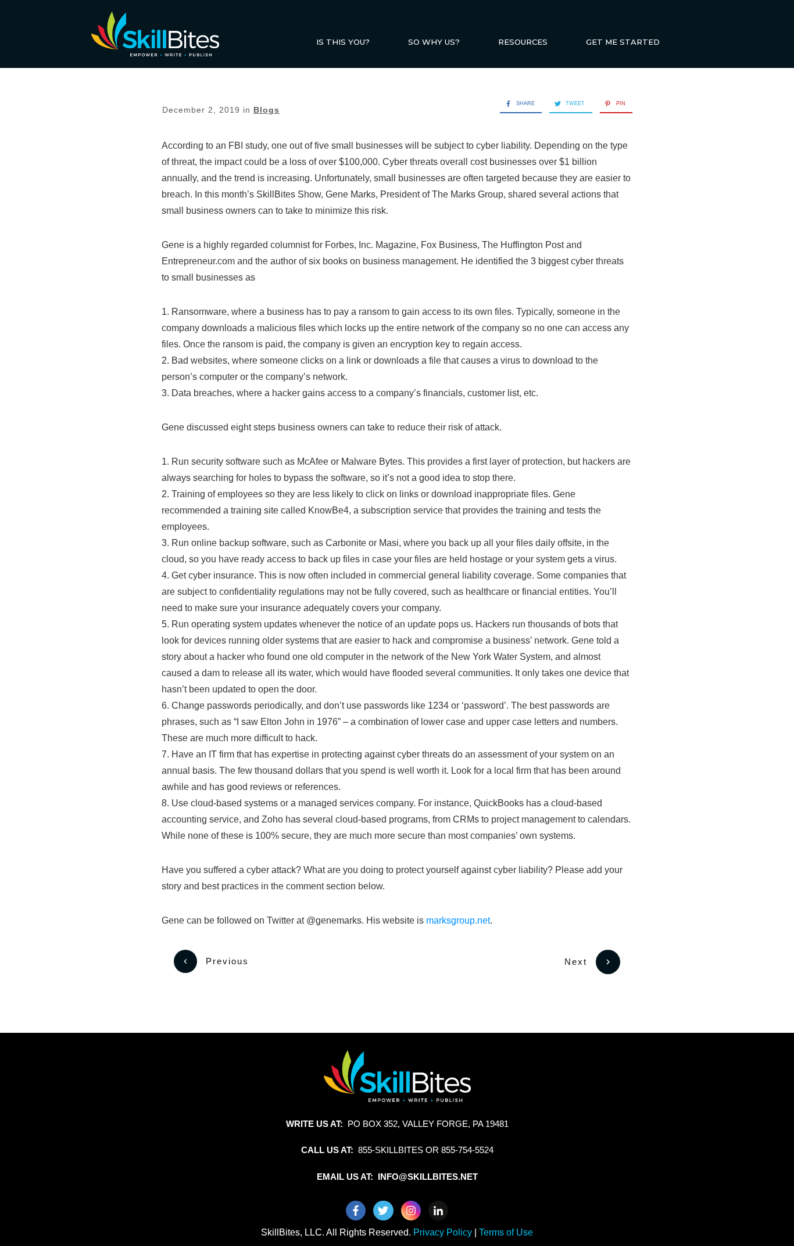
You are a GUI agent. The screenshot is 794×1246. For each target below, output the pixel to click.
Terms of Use (506, 1232)
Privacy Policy (443, 1232)
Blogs (266, 109)
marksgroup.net (458, 920)
